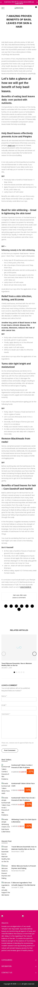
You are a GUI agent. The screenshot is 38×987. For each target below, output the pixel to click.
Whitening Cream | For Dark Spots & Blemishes (23, 820)
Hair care (16, 595)
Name (4, 696)
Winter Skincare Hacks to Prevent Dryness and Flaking (23, 867)
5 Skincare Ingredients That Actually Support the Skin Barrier (23, 884)
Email (4, 705)
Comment (6, 714)
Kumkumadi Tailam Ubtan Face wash (23, 784)
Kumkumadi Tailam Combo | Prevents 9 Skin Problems (21, 766)
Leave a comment (19, 598)
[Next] (34, 654)
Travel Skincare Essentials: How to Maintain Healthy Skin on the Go (23, 848)
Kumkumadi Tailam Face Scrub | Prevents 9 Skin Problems (23, 799)
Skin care (23, 595)
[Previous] (4, 654)
